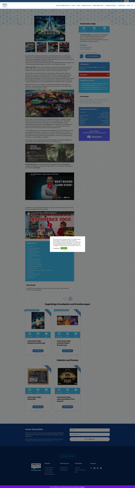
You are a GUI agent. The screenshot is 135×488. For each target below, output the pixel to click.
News (78, 5)
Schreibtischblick (110, 5)
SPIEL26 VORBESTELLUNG (63, 5)
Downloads (121, 5)
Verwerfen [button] (82, 487)
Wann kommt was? (98, 5)
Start (73, 5)
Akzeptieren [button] (63, 248)
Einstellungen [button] (56, 248)
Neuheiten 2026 (86, 5)
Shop (128, 5)
